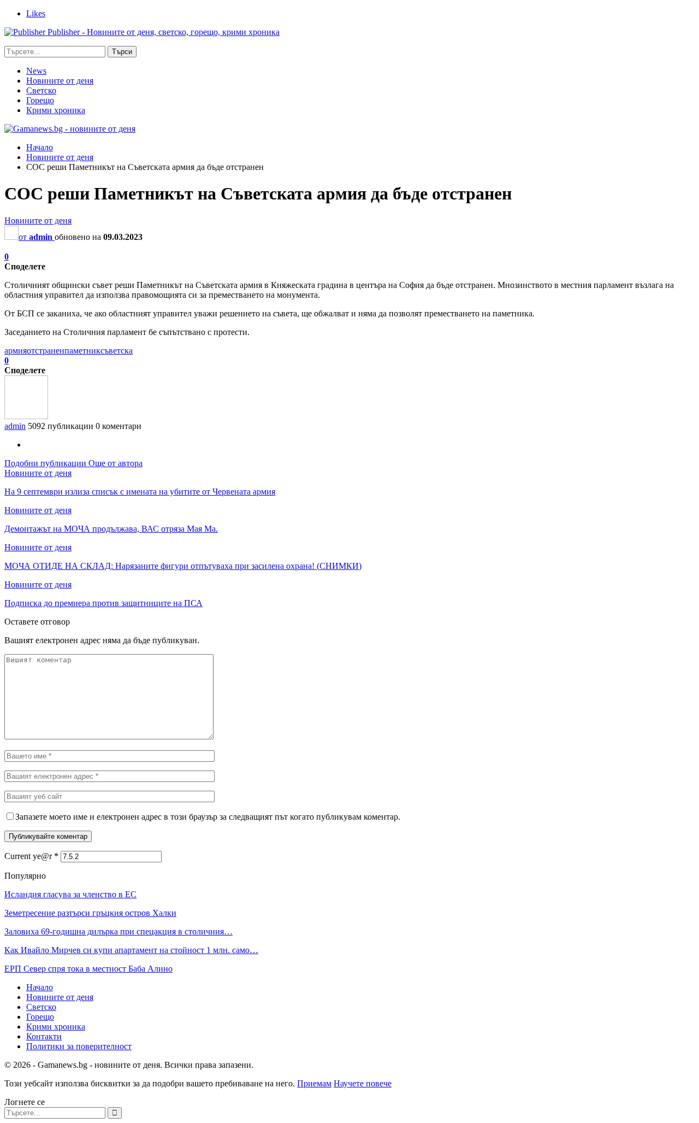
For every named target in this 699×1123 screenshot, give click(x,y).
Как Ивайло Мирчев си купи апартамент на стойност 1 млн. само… (131, 950)
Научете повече (363, 1083)
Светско (41, 90)
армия (15, 350)
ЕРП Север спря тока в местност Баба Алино (88, 968)
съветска (116, 350)
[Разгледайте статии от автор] (26, 416)
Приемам (314, 1083)
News (36, 70)
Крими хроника (55, 110)
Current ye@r (31, 856)
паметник (82, 350)
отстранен (45, 350)
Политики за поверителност (79, 1046)
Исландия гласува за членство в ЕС (70, 894)
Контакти (44, 1036)
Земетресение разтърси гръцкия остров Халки (90, 913)
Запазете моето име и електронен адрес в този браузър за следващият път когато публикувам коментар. (207, 816)
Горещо (40, 100)
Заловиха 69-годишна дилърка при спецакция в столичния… (118, 931)
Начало (39, 987)
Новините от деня (59, 80)
